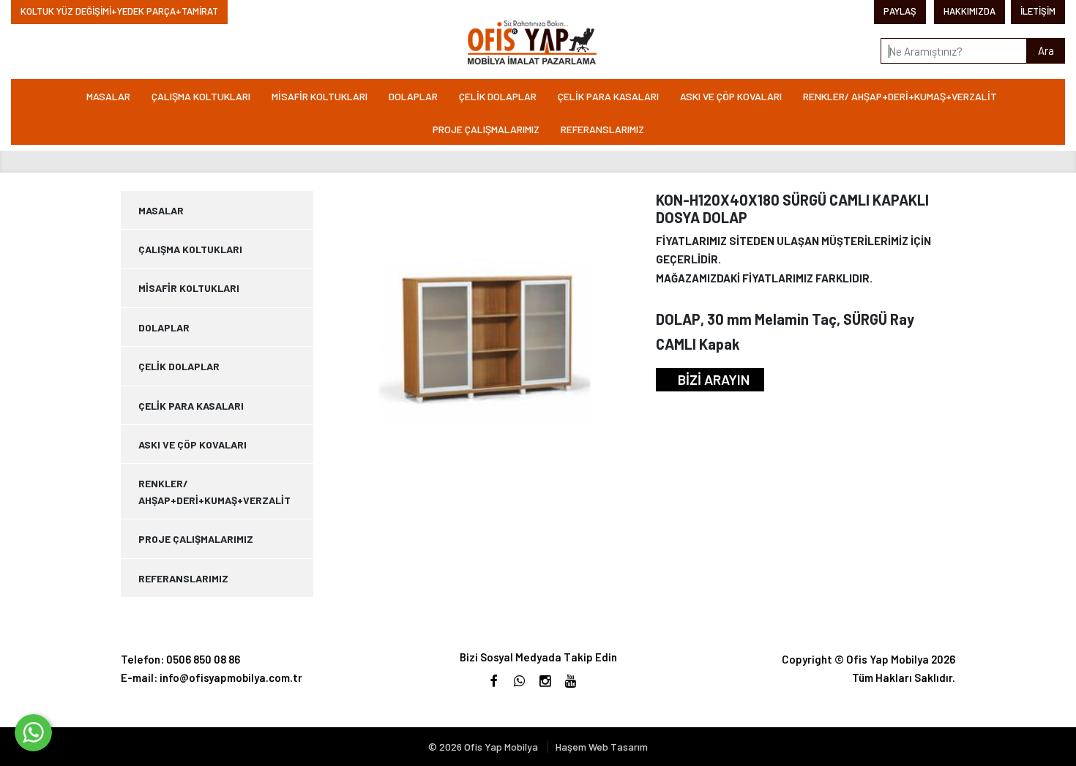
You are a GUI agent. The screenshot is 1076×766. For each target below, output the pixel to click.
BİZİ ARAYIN (714, 379)
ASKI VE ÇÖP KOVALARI (731, 96)
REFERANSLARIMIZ (602, 129)
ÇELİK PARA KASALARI (608, 96)
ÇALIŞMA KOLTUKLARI (201, 96)
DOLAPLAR (413, 96)
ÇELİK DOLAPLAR (498, 96)
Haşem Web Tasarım (602, 746)
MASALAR (108, 96)
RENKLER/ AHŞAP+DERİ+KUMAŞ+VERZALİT (900, 96)
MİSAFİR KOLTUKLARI (319, 96)
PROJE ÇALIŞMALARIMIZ (486, 129)
